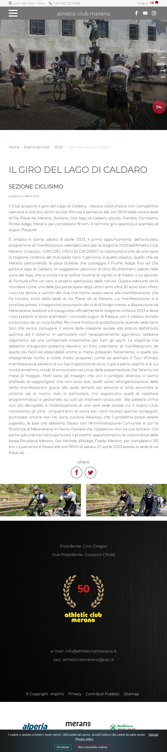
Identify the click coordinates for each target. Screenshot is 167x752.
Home (14, 147)
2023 (58, 147)
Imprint (57, 694)
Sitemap (131, 694)
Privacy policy (84, 739)
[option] (83, 65)
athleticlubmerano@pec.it (88, 659)
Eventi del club (37, 147)
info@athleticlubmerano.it (91, 651)
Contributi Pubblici (102, 694)
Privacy (74, 694)
